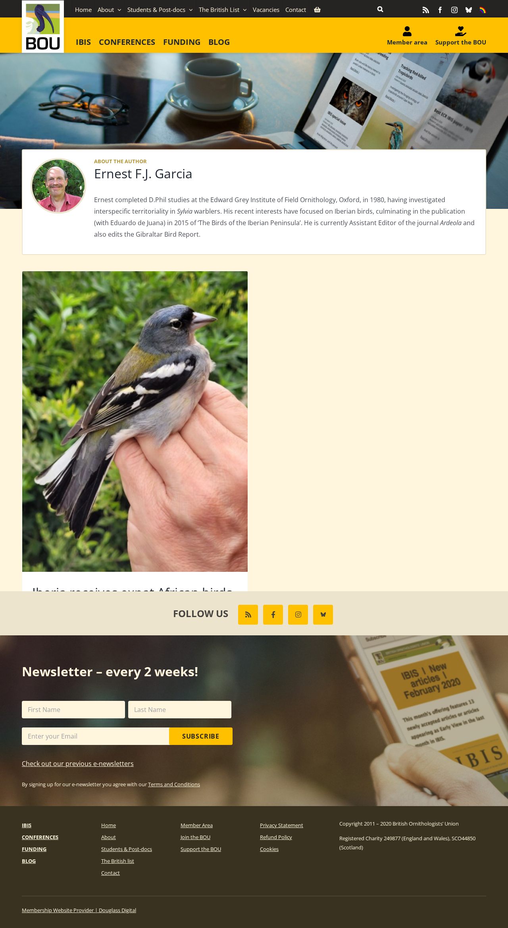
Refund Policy (276, 837)
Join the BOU (195, 837)
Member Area (197, 825)
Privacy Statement (281, 825)
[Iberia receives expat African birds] (135, 421)
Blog (29, 860)
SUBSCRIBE (200, 736)
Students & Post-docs (126, 849)
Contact (110, 872)
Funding (34, 849)
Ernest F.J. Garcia (143, 173)
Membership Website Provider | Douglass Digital (79, 910)
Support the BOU (201, 849)
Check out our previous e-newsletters (78, 763)
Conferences (40, 837)
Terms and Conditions (174, 784)
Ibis (26, 825)
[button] (380, 9)
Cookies (269, 849)
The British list (117, 860)
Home (108, 825)
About (108, 837)
